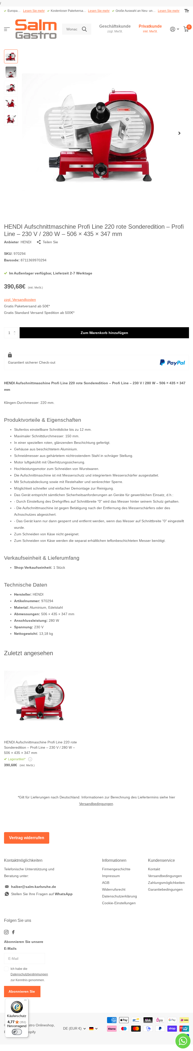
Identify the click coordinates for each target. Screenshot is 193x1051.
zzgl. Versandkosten (20, 300)
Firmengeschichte (116, 869)
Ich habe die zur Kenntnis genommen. (28, 974)
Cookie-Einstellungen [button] (119, 903)
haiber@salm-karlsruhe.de (33, 887)
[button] (179, 133)
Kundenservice (161, 860)
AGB (105, 883)
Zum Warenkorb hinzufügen (104, 333)
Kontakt (154, 869)
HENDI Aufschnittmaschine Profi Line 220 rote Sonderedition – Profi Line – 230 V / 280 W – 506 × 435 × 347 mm (40, 747)
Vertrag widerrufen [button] (26, 838)
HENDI (26, 242)
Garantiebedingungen (165, 889)
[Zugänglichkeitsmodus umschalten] (186, 11)
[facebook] (13, 932)
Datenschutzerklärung (119, 896)
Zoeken (84, 29)
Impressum (111, 876)
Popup (30, 759)
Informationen (114, 860)
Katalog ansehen (7, 29)
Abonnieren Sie (22, 991)
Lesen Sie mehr (34, 11)
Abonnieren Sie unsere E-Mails (23, 945)
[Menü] (25, 1001)
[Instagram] (6, 932)
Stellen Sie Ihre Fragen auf (42, 894)
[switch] (17, 1032)
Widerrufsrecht (113, 889)
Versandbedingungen (96, 804)
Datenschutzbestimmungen (29, 974)
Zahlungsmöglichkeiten (166, 883)
